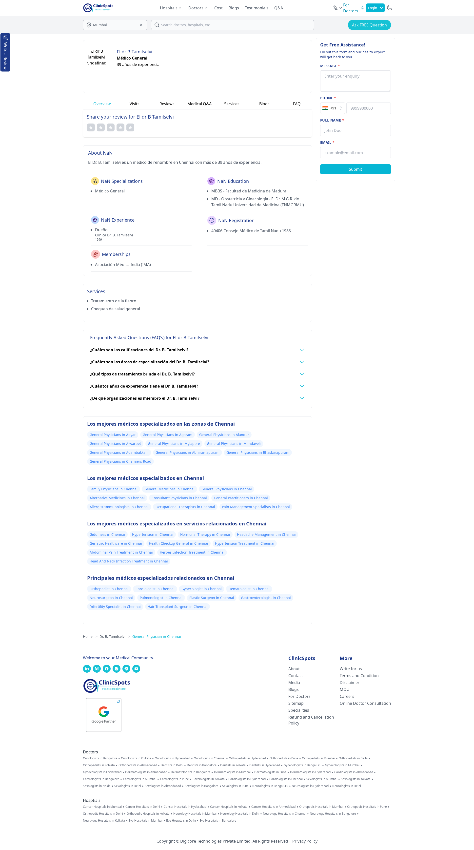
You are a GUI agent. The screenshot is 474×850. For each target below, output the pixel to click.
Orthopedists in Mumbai (318, 758)
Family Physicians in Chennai (114, 489)
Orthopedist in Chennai (109, 588)
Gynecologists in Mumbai (342, 765)
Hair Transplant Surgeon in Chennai (177, 606)
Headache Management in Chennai (266, 534)
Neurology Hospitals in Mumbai (195, 814)
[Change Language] (337, 8)
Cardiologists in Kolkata (209, 779)
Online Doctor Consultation (365, 703)
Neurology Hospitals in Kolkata (104, 821)
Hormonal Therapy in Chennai (205, 534)
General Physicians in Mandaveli (234, 443)
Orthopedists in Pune (284, 758)
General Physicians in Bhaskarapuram (257, 452)
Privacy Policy (304, 841)
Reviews (167, 103)
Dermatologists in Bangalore (190, 772)
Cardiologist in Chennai (155, 588)
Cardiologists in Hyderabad (247, 779)
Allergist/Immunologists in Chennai (119, 506)
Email (327, 142)
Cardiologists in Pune (174, 779)
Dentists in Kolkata (233, 765)
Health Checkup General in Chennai (178, 543)
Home (90, 636)
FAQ (297, 103)
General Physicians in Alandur (224, 434)
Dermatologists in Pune (270, 772)
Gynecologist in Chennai (201, 588)
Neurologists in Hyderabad (310, 786)
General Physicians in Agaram (167, 434)
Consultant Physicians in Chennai (179, 498)
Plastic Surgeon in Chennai (211, 597)
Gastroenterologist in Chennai (266, 597)
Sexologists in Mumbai (321, 779)
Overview (102, 103)
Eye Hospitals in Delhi (181, 821)
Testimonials (256, 8)
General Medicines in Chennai (169, 489)
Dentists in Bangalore (202, 765)
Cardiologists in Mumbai (139, 779)
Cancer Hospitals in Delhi (142, 807)
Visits (134, 103)
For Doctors (299, 696)
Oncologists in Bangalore (100, 758)
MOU (345, 689)
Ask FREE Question (369, 25)
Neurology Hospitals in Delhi (239, 814)
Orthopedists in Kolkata (99, 765)
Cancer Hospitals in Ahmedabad (273, 807)
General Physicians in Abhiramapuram (187, 452)
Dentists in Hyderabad (264, 765)
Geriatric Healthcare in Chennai (116, 543)
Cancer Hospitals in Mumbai (102, 807)
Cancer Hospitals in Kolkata (229, 807)
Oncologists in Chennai (209, 758)
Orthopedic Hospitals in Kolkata (148, 814)
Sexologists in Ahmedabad (163, 786)
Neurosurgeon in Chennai (111, 597)
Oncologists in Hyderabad (172, 758)
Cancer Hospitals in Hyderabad (185, 807)
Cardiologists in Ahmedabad (353, 772)
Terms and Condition (359, 675)
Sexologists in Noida (97, 786)
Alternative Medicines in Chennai (117, 498)
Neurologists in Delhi (346, 786)
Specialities (298, 710)
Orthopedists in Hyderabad (247, 758)
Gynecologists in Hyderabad (102, 772)
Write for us (351, 668)
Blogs (234, 8)
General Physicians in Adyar (113, 434)
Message (330, 65)
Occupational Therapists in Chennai (185, 506)
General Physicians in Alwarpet (115, 443)
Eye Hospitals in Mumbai (145, 821)
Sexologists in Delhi (127, 786)
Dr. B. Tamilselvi (114, 636)
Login (372, 7)
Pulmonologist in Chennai (161, 597)
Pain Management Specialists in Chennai (256, 506)
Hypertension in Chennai (152, 534)
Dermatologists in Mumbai (232, 772)
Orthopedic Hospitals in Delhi (103, 814)
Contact (295, 675)
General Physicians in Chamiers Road (120, 461)
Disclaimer (349, 682)
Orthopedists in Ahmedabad (137, 765)
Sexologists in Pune (235, 786)
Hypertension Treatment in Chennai (244, 543)
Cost (218, 8)
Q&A (278, 8)
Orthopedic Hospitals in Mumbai (321, 807)
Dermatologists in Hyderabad (310, 772)
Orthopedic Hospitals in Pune (367, 807)
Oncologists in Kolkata (136, 758)
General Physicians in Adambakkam (119, 452)
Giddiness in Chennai (107, 534)
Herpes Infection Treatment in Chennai (192, 552)
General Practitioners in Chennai (241, 498)
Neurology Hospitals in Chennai (284, 814)
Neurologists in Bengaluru (270, 786)
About (294, 668)
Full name (332, 120)
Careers (347, 696)
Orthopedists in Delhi (353, 758)
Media (294, 682)
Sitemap (296, 703)
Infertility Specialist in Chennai (115, 606)
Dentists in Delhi (172, 765)
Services (231, 103)
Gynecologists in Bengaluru (302, 765)
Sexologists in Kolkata (356, 779)
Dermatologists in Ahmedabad (146, 772)
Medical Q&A (199, 103)
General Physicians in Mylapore (174, 443)
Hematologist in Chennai (249, 588)
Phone (328, 98)
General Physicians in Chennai (226, 489)
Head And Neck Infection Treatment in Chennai (129, 561)
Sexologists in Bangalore (201, 786)
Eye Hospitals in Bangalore (217, 821)
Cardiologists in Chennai (286, 779)
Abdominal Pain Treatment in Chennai (121, 552)
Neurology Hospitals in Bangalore (333, 814)
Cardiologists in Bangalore (101, 779)
